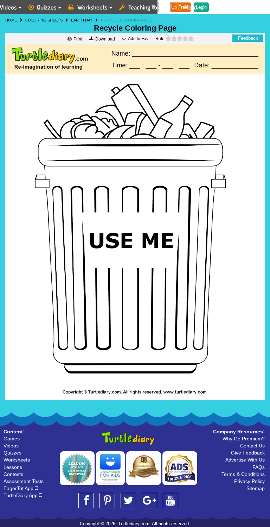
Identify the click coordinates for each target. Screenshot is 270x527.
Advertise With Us (245, 460)
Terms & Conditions (243, 474)
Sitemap (255, 488)
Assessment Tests (24, 481)
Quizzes (47, 7)
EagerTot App (19, 488)
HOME (11, 20)
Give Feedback (248, 453)
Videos (11, 445)
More (190, 7)
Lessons (13, 467)
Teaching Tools (146, 7)
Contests (13, 474)
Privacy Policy (249, 481)
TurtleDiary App (21, 495)
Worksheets (92, 7)
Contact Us (252, 445)
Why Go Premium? (244, 438)
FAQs (258, 467)
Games (12, 438)
